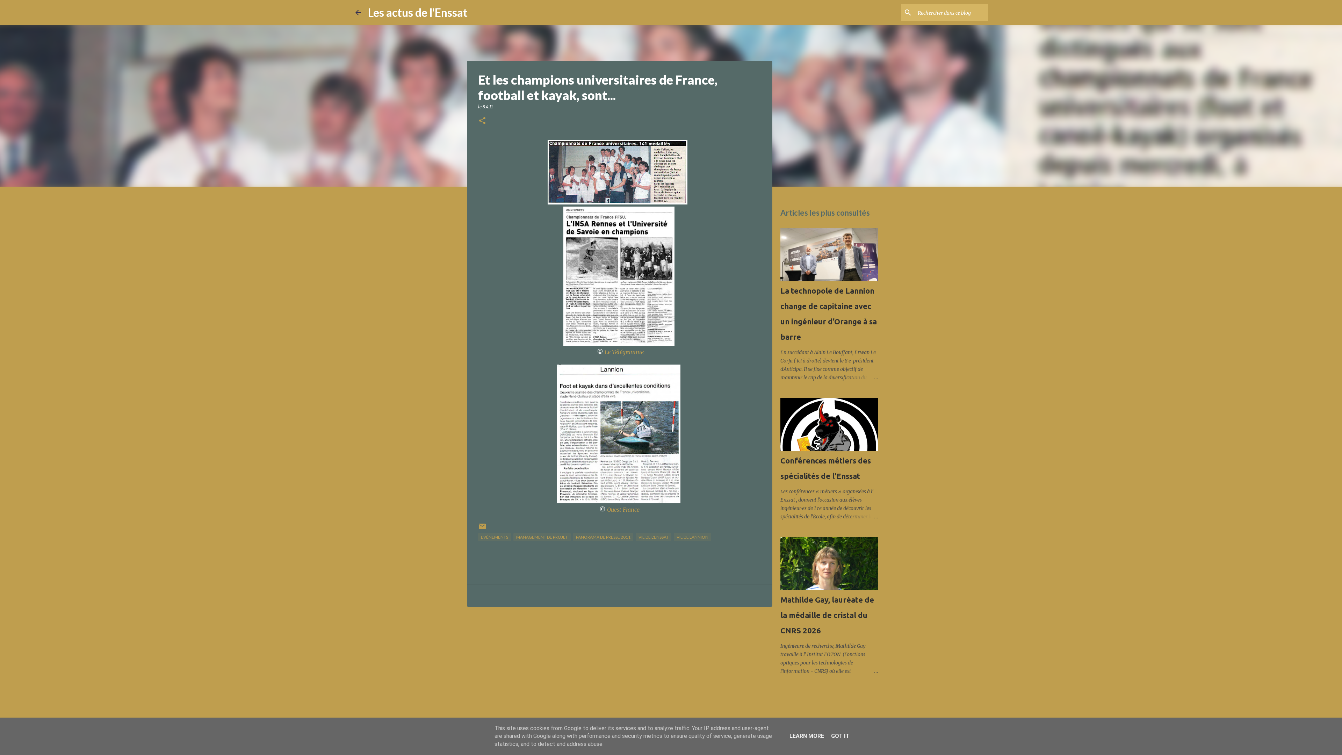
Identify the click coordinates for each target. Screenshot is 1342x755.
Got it (840, 736)
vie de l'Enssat (653, 537)
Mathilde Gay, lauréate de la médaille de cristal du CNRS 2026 (827, 615)
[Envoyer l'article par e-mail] (482, 529)
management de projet (542, 537)
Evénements (494, 537)
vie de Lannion (692, 537)
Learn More (806, 736)
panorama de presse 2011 (603, 537)
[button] (482, 121)
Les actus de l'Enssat (418, 12)
